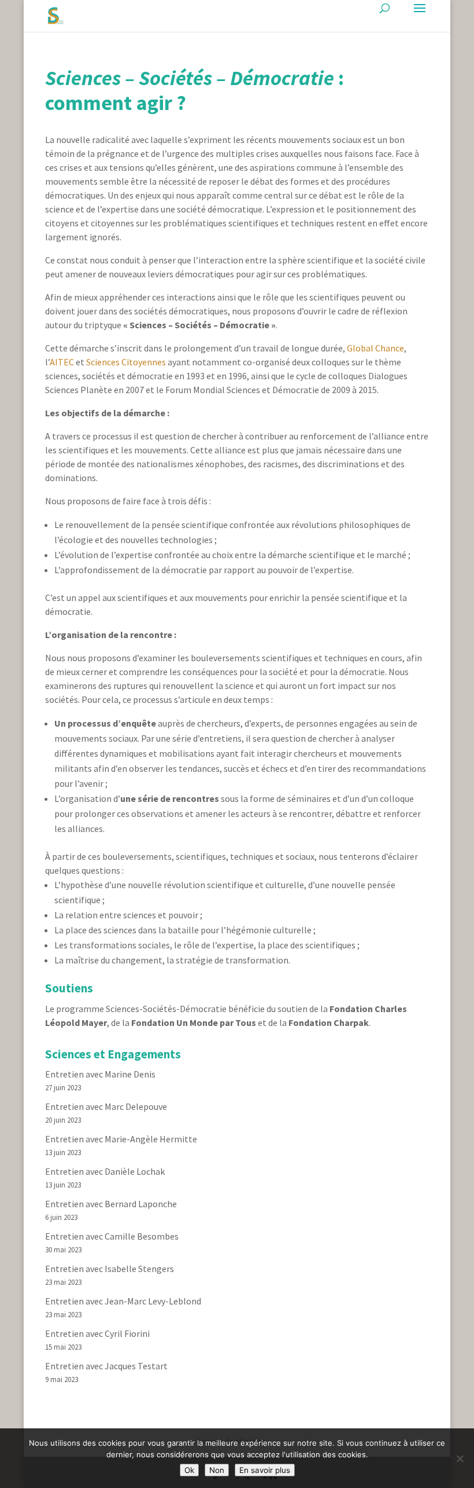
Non (216, 1470)
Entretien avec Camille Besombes (112, 1236)
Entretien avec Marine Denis (100, 1074)
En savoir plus (264, 1470)
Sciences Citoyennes (126, 362)
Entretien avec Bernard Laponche (111, 1204)
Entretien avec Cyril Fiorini (97, 1333)
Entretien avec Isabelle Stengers (109, 1268)
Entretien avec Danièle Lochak (105, 1171)
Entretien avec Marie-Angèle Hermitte (121, 1139)
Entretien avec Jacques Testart (106, 1366)
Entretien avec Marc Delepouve (106, 1106)
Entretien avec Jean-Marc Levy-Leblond (123, 1301)
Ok (189, 1470)
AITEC (62, 362)
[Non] (459, 1458)
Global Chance (375, 348)
